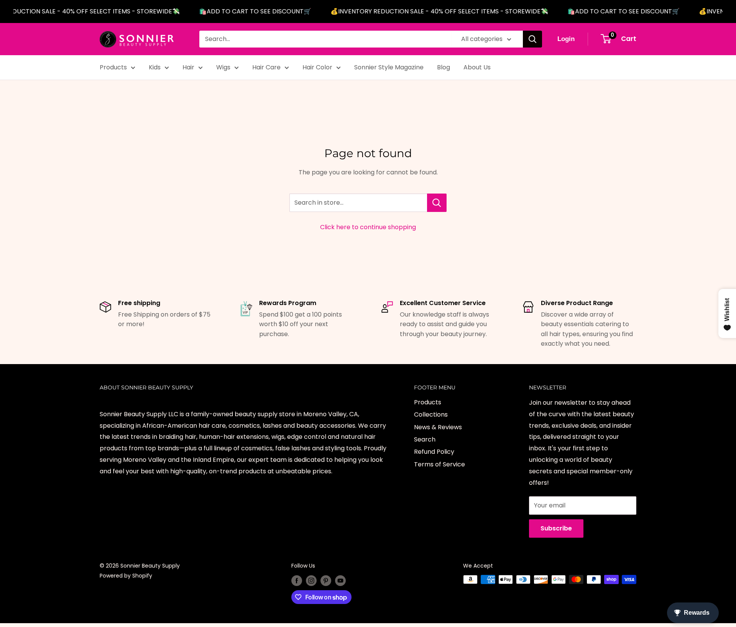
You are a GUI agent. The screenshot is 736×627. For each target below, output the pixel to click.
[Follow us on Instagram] (311, 580)
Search (424, 439)
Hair (188, 67)
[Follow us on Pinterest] (325, 580)
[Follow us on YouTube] (340, 580)
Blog (443, 67)
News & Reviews (438, 427)
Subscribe (556, 528)
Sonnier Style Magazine (389, 67)
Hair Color (317, 67)
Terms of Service (439, 464)
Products (113, 67)
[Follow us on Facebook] (296, 580)
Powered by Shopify (126, 575)
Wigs (223, 67)
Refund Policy (434, 451)
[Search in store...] (437, 203)
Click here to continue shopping (368, 227)
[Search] (532, 39)
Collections (431, 414)
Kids (155, 67)
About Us (477, 67)
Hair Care (266, 67)
